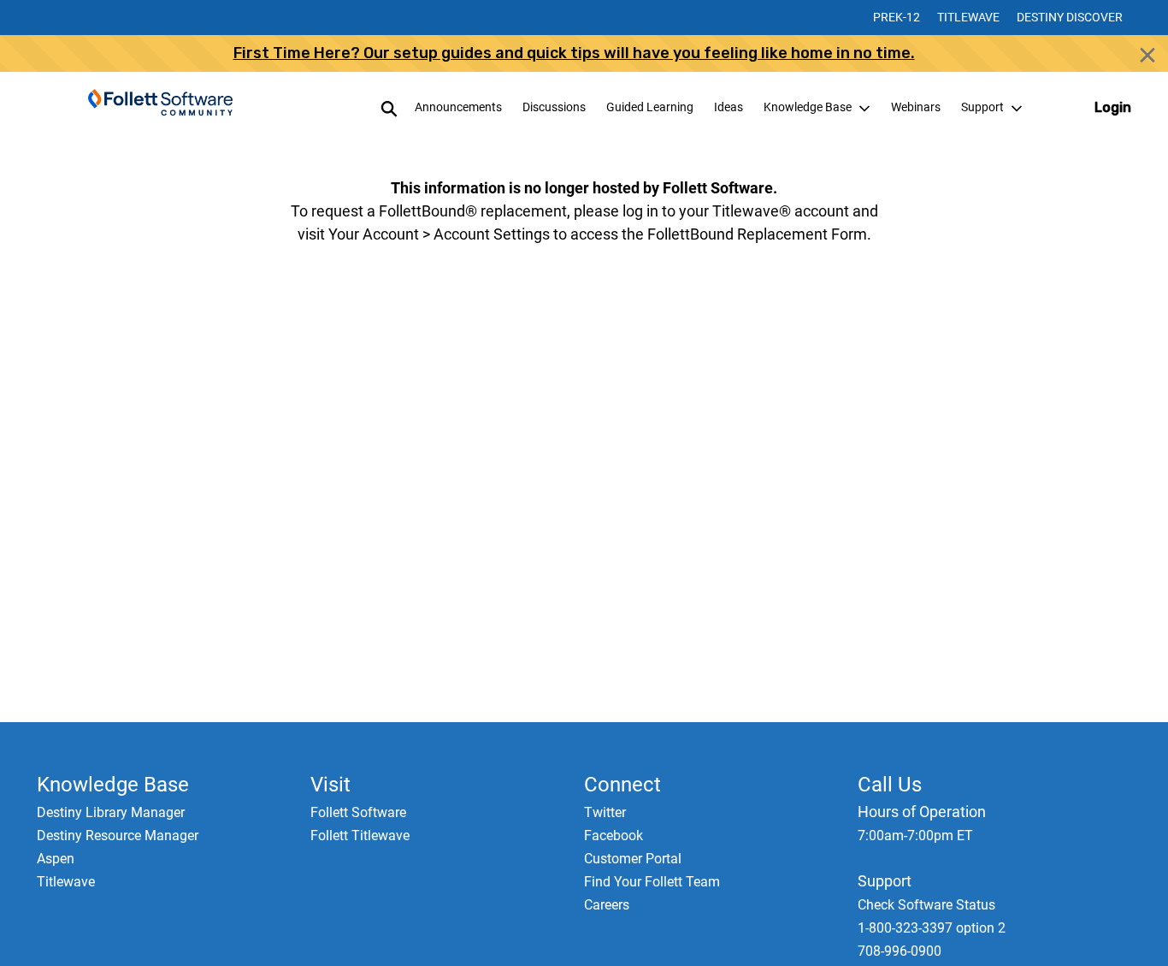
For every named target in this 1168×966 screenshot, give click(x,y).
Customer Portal (632, 858)
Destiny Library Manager (111, 812)
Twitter (605, 812)
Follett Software (358, 812)
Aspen (55, 858)
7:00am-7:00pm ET (915, 835)
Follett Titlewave (360, 835)
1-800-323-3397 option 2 (932, 928)
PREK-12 (896, 17)
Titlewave (968, 17)
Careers (606, 905)
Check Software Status (926, 905)
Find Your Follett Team (652, 882)
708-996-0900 (899, 951)
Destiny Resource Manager (117, 835)
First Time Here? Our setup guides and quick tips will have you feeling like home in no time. (574, 53)
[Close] (1147, 54)
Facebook (613, 835)
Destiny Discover (1070, 17)
